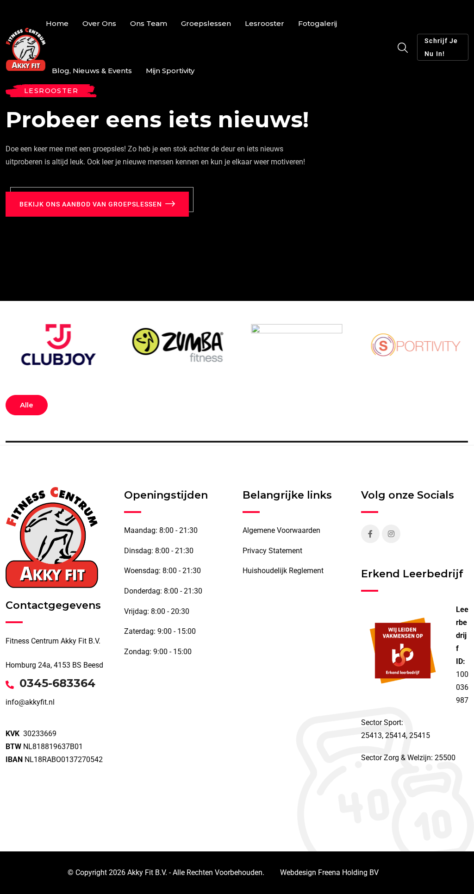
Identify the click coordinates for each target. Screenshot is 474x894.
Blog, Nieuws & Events (92, 70)
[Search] (403, 48)
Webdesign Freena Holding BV (329, 872)
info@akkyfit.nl (30, 702)
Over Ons (99, 23)
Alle (26, 404)
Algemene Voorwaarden (281, 530)
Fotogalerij (317, 23)
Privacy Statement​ (272, 550)
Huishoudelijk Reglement (283, 570)
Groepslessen (206, 23)
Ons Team (148, 23)
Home (57, 23)
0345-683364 (57, 683)
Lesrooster (264, 23)
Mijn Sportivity (170, 70)
